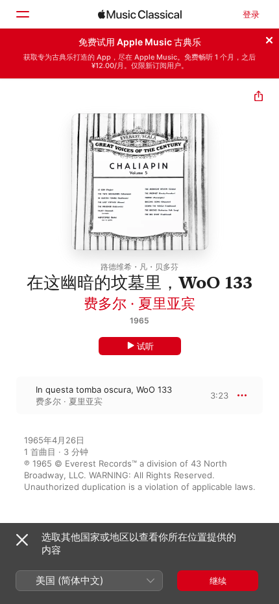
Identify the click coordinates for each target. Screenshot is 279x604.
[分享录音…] (258, 97)
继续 (218, 580)
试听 (145, 346)
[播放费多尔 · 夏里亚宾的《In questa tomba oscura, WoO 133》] (8, 395)
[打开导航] (22, 14)
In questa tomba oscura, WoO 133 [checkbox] (104, 389)
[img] (140, 14)
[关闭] (269, 38)
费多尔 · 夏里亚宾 (139, 303)
